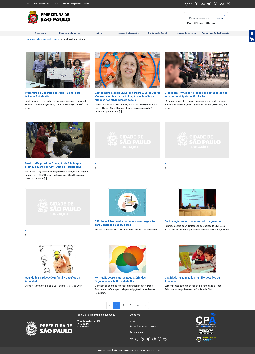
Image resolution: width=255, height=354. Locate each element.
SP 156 (86, 4)
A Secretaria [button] (41, 33)
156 (133, 321)
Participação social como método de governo (193, 221)
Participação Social (157, 33)
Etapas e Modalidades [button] (69, 33)
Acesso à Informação (128, 33)
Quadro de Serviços (186, 33)
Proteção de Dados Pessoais (215, 33)
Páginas (199, 23)
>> (138, 305)
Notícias (211, 23)
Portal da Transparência (71, 4)
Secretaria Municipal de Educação (43, 39)
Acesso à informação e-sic (38, 4)
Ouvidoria (55, 4)
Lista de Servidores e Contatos (145, 326)
